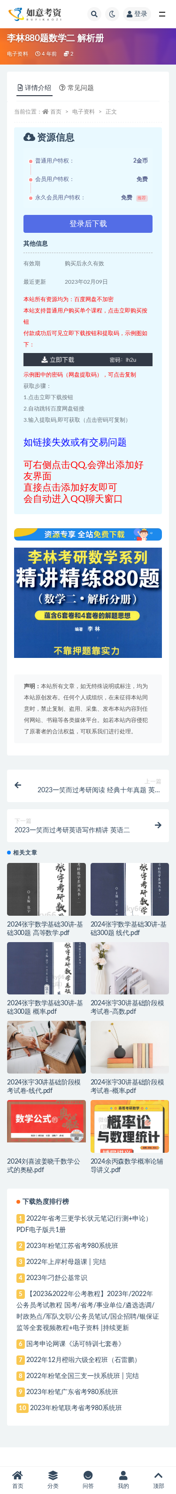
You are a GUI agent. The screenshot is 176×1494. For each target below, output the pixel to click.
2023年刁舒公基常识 (56, 1278)
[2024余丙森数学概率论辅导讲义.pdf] (130, 1131)
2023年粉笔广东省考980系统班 (72, 1392)
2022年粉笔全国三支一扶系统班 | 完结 (82, 1376)
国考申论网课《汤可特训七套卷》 (75, 1344)
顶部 (158, 1486)
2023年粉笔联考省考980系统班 (76, 1408)
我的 (123, 1486)
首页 (55, 112)
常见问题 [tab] (81, 88)
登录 (140, 14)
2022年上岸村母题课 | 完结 (66, 1262)
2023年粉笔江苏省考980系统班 (72, 1246)
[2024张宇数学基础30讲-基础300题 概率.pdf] (46, 982)
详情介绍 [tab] (38, 88)
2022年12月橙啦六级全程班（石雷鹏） (83, 1360)
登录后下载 (88, 224)
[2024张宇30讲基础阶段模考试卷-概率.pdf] (130, 1047)
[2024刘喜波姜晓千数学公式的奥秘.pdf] (46, 1121)
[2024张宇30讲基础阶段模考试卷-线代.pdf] (46, 1047)
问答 (88, 1486)
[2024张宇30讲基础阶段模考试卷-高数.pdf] (130, 968)
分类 (53, 1486)
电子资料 (17, 54)
